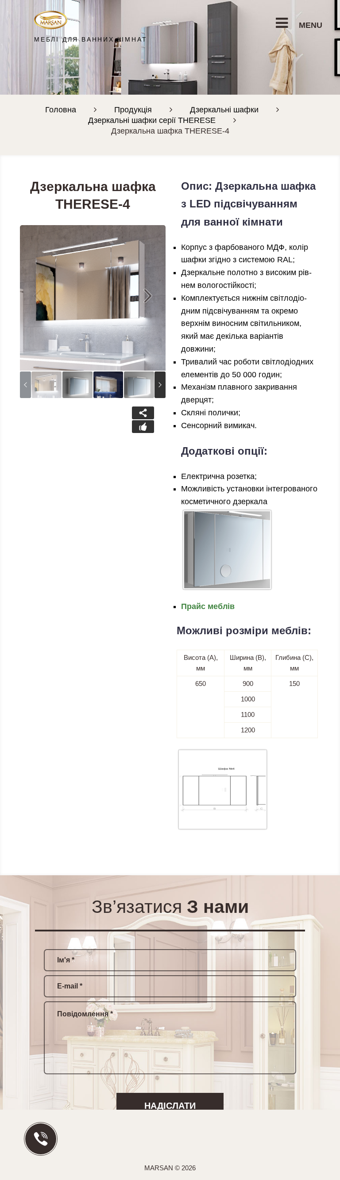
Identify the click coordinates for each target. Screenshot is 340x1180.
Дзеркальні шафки (224, 109)
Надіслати (170, 1106)
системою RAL (266, 259)
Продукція (133, 109)
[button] (148, 298)
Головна (60, 109)
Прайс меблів (208, 606)
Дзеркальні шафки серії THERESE (152, 120)
